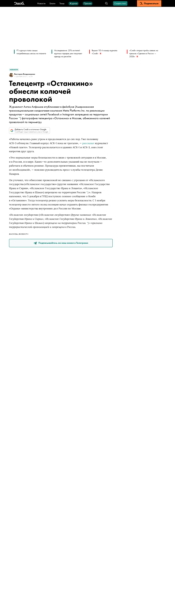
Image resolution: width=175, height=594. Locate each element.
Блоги (52, 3)
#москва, (14, 234)
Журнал (74, 3)
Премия (87, 3)
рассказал (88, 143)
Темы (61, 3)
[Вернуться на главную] (19, 3)
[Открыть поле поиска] (106, 3)
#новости (23, 234)
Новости (41, 3)
